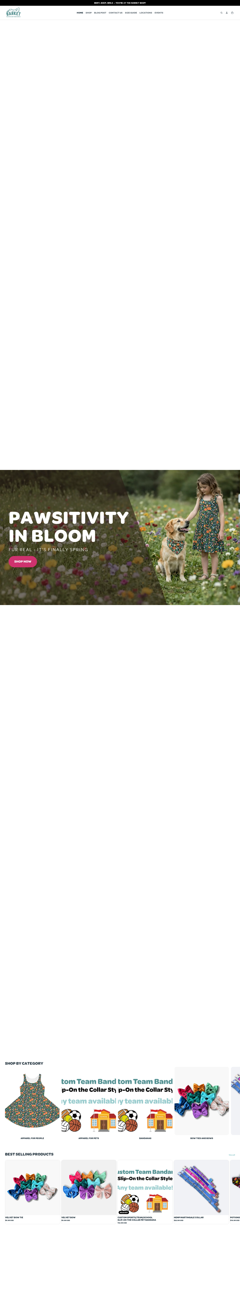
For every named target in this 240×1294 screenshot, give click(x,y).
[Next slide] (232, 1103)
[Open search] (221, 13)
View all (232, 1155)
